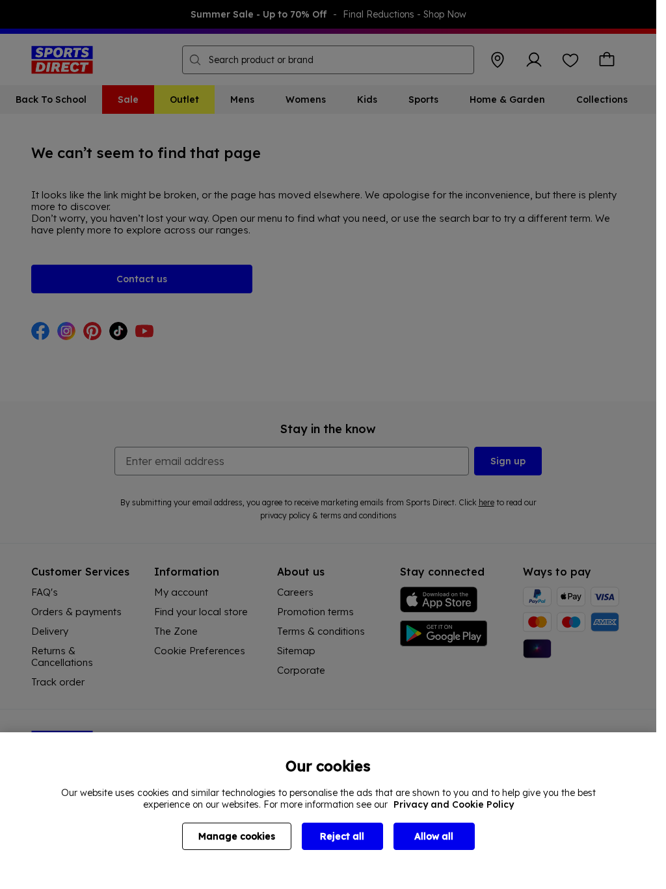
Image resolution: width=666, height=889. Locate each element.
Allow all (433, 836)
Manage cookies (236, 836)
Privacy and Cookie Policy (453, 804)
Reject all (342, 836)
